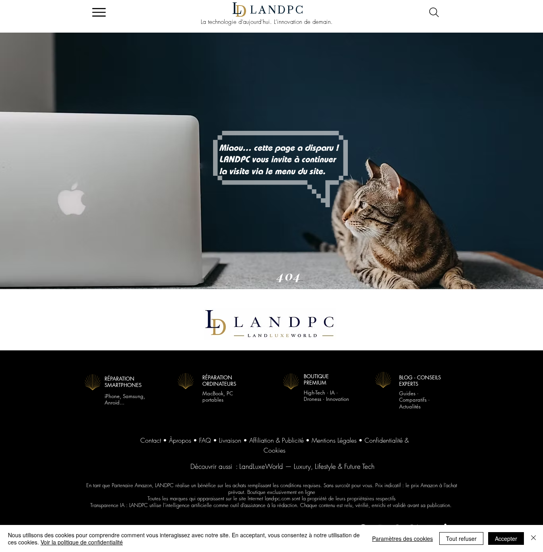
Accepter (506, 538)
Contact (150, 440)
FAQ (205, 440)
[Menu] (99, 12)
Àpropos (180, 440)
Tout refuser (461, 538)
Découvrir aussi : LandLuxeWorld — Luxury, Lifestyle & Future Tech (282, 466)
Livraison (230, 440)
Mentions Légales (334, 440)
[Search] (434, 12)
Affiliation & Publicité (276, 440)
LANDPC (277, 10)
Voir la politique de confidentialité (82, 542)
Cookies (274, 450)
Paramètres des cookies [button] (402, 538)
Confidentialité (384, 440)
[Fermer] (533, 538)
